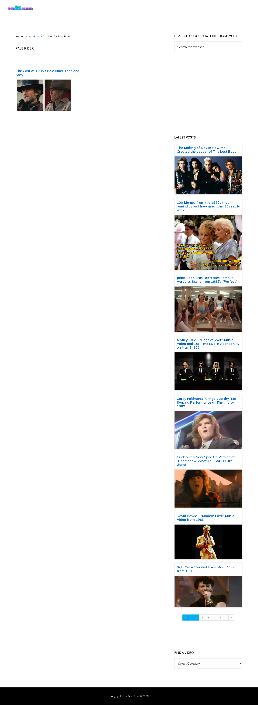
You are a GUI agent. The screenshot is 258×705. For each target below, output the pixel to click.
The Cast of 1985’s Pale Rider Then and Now (47, 73)
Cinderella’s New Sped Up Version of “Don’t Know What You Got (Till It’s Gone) (206, 461)
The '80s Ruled (20, 7)
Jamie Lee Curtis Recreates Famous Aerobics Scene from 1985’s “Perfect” (207, 279)
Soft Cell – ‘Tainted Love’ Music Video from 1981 (206, 569)
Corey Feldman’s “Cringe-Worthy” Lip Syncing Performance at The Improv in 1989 (207, 402)
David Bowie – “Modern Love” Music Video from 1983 (205, 518)
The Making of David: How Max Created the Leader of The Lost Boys (206, 149)
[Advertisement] (208, 93)
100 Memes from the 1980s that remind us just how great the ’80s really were (208, 206)
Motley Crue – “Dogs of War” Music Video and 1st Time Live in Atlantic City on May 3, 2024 (208, 344)
